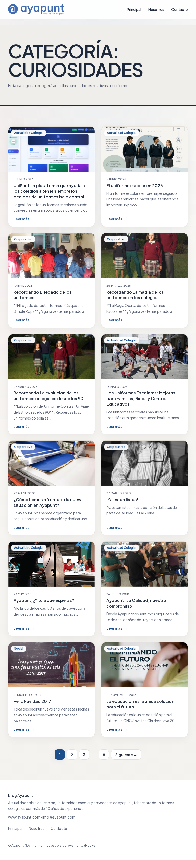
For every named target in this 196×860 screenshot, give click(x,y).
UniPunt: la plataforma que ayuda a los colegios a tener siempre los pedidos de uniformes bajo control (49, 191)
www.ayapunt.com (24, 817)
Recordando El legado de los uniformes (43, 294)
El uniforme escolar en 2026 (134, 185)
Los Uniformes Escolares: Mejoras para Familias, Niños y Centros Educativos (140, 398)
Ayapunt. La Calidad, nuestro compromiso (136, 603)
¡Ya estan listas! (122, 499)
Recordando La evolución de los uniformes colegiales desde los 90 (48, 395)
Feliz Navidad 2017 (32, 701)
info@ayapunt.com (59, 817)
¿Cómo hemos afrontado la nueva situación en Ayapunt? (48, 502)
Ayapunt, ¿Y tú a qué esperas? (44, 600)
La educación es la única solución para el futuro (140, 703)
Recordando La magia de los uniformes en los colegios (135, 294)
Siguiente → (126, 754)
